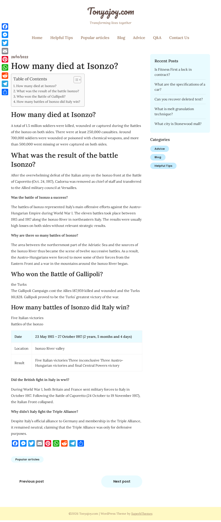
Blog (121, 37)
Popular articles (95, 37)
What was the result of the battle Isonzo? (48, 91)
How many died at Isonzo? (36, 86)
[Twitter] (5, 43)
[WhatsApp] (5, 67)
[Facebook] (5, 26)
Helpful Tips (61, 37)
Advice (139, 37)
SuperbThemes (141, 514)
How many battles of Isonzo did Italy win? (48, 102)
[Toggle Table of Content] (75, 79)
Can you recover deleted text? (179, 99)
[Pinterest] (5, 59)
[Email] (5, 51)
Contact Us (179, 37)
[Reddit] (5, 76)
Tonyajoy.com (110, 11)
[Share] (5, 92)
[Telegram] (5, 84)
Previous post (31, 481)
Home (37, 37)
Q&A (157, 37)
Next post (121, 481)
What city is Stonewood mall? (178, 124)
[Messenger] (5, 35)
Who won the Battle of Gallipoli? (41, 96)
